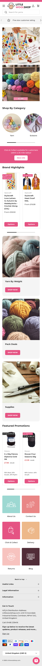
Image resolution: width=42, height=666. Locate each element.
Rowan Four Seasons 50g (30, 455)
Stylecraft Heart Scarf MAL (30, 198)
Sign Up (5, 634)
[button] (38, 5)
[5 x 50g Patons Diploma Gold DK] (11, 439)
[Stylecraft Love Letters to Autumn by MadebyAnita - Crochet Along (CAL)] (11, 181)
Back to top (20, 579)
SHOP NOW (13, 290)
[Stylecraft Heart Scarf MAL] (31, 181)
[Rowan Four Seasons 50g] (31, 439)
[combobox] (21, 12)
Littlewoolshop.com (13, 660)
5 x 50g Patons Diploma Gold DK (11, 456)
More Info (21, 158)
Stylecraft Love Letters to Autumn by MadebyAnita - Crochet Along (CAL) (11, 202)
